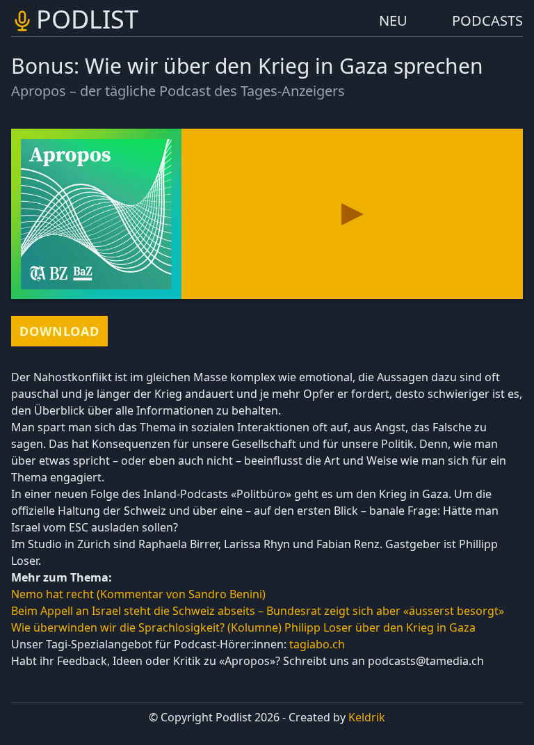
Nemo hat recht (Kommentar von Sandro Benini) (138, 594)
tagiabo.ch (317, 644)
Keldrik (366, 717)
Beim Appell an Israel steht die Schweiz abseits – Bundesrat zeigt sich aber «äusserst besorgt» (257, 610)
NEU (393, 20)
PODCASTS (487, 20)
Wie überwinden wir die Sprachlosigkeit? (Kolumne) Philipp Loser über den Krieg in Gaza (244, 627)
